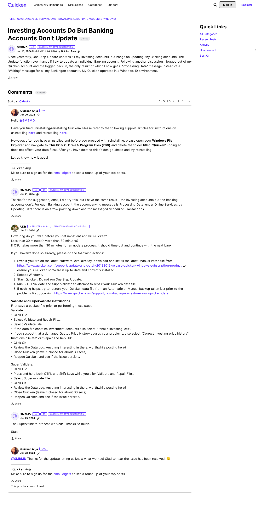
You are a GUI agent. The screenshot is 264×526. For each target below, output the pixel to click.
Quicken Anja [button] (68, 51)
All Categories (208, 34)
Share (13, 78)
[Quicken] (17, 5)
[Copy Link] (79, 51)
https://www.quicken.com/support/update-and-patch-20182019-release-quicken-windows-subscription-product (99, 265)
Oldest (24, 101)
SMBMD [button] (22, 47)
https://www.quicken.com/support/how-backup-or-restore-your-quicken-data (111, 293)
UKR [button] (23, 226)
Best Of (204, 55)
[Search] (215, 4)
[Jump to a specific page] (189, 101)
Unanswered (228, 50)
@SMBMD (27, 120)
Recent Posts (208, 39)
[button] (11, 49)
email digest (62, 173)
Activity (204, 44)
